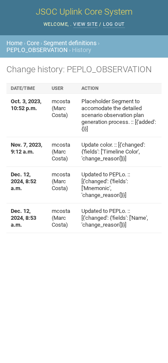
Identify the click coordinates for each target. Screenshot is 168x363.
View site (85, 24)
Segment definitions (70, 43)
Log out (114, 24)
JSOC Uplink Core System (84, 11)
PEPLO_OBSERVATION (37, 49)
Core (33, 43)
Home (14, 43)
